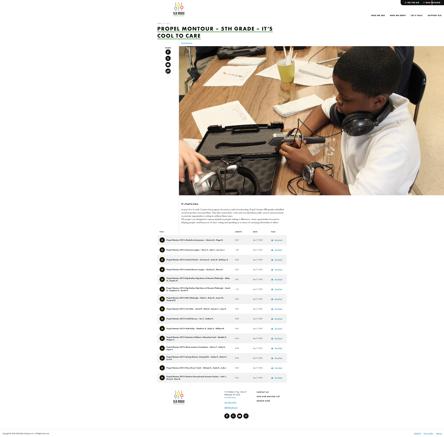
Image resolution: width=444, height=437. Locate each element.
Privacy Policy (428, 433)
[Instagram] (246, 416)
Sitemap (439, 433)
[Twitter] (233, 416)
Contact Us (263, 392)
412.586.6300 (230, 402)
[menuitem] (378, 15)
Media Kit (417, 433)
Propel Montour (186, 43)
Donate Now (263, 401)
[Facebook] (227, 416)
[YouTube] (239, 416)
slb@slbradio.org (230, 407)
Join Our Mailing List (268, 396)
